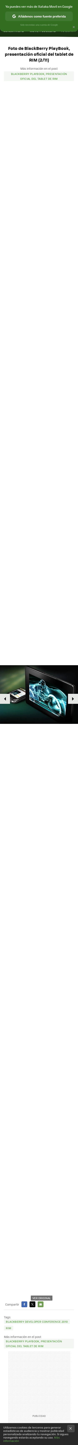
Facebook (24, 1304)
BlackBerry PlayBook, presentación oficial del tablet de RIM (39, 76)
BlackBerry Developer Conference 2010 (37, 1322)
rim (8, 1328)
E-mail (40, 1304)
